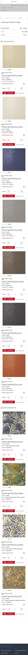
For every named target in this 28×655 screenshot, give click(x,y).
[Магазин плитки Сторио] (7, 646)
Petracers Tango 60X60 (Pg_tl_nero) (12, 333)
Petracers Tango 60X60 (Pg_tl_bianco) (12, 127)
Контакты (11, 7)
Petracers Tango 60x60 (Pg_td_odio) (12, 596)
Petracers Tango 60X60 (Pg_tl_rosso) (12, 384)
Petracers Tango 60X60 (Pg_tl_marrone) (13, 281)
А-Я (21, 18)
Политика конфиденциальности (21, 650)
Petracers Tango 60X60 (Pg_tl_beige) (12, 75)
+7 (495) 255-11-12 (23, 5)
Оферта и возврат (4, 653)
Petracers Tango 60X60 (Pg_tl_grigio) (12, 230)
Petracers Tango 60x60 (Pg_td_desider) (12, 493)
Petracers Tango (8, 72)
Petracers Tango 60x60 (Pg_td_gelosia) (12, 544)
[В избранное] (24, 84)
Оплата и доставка (4, 9)
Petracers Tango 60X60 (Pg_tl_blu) (11, 178)
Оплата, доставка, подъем (6, 650)
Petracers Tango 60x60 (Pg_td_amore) (12, 441)
